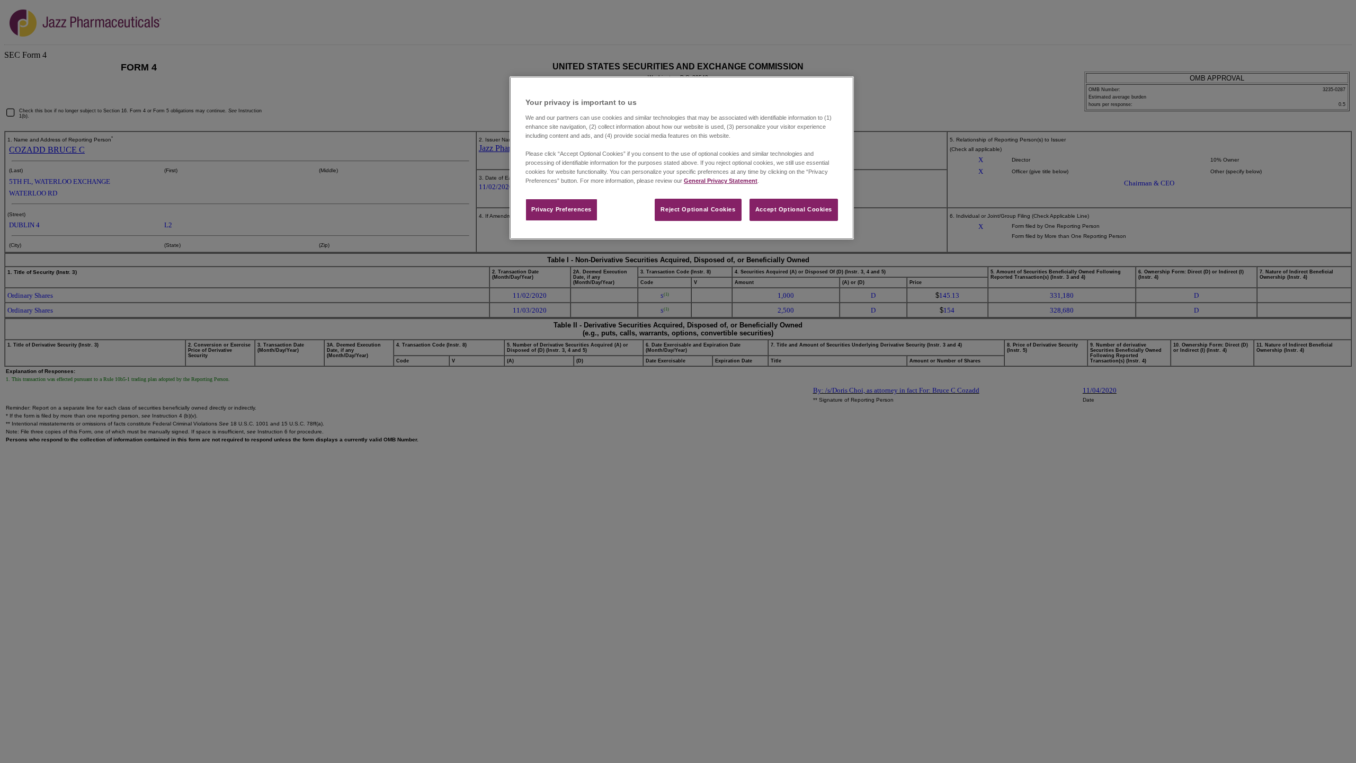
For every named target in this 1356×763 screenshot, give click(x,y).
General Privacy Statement (720, 181)
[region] (682, 157)
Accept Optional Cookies (793, 209)
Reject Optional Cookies (698, 209)
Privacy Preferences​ (561, 209)
